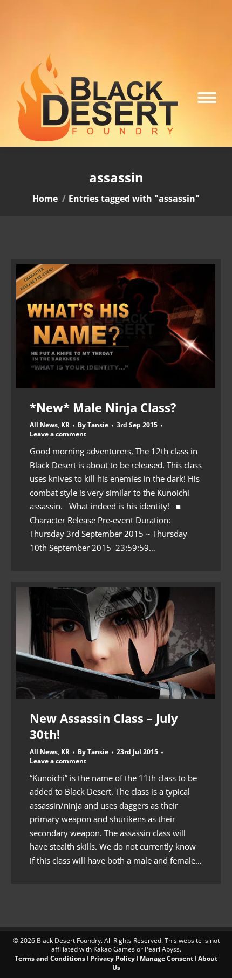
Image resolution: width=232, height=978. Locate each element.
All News (44, 424)
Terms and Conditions (50, 958)
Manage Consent (166, 958)
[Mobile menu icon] (207, 98)
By (93, 425)
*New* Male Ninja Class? (103, 407)
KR (65, 424)
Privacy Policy (112, 958)
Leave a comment (58, 434)
